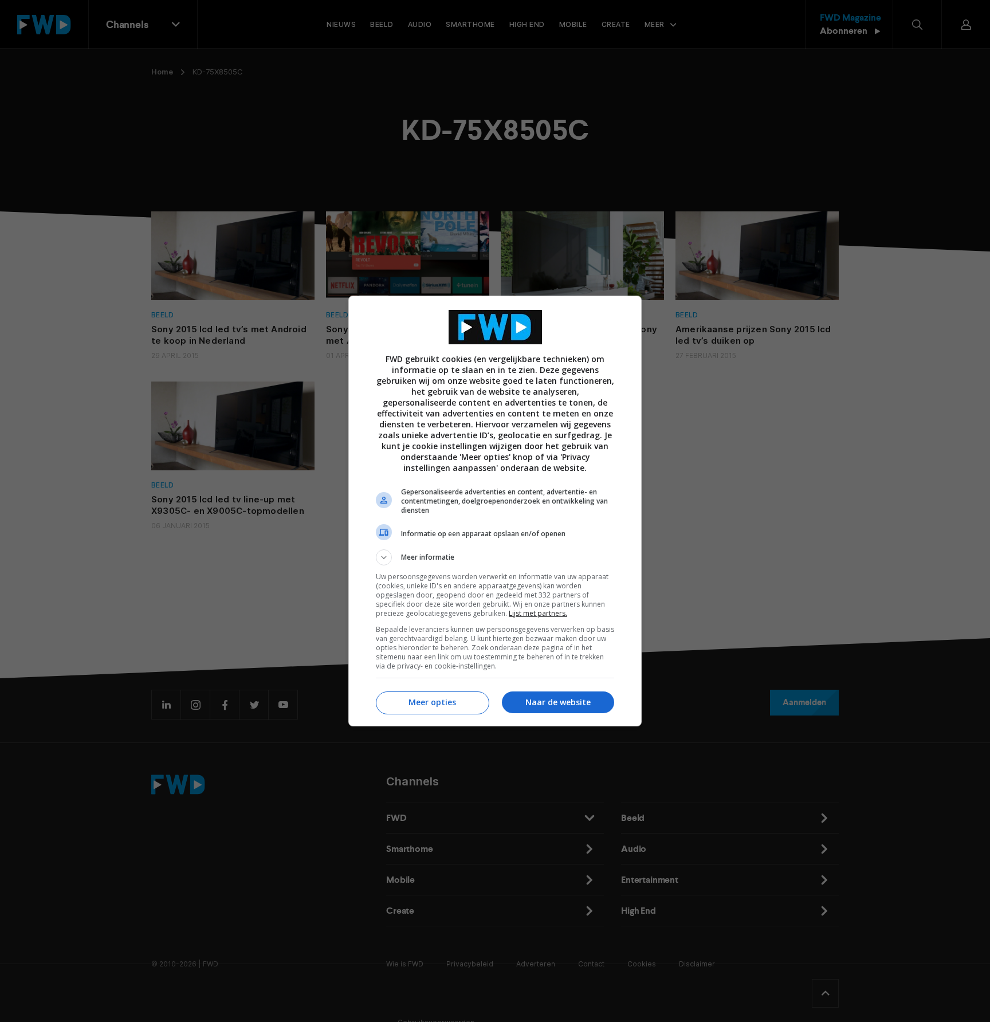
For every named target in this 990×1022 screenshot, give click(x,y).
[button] (495, 557)
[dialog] (495, 511)
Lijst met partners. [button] (538, 613)
